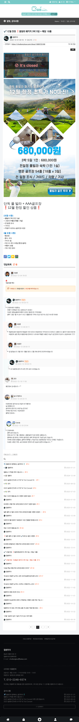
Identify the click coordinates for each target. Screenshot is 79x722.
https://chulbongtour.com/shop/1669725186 (28, 44)
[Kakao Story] (12, 256)
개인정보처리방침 (38, 639)
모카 (8, 484)
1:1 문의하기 (39, 707)
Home (57, 21)
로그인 (63, 2)
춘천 (14, 379)
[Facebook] (5, 256)
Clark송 (17, 423)
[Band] (16, 256)
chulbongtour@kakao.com (18, 659)
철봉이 (9, 476)
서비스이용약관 (27, 639)
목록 (73, 49)
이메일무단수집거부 (49, 639)
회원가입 (54, 2)
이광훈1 (19, 344)
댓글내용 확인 (10, 283)
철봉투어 (15, 37)
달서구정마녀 (17, 396)
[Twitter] (9, 256)
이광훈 (15, 273)
